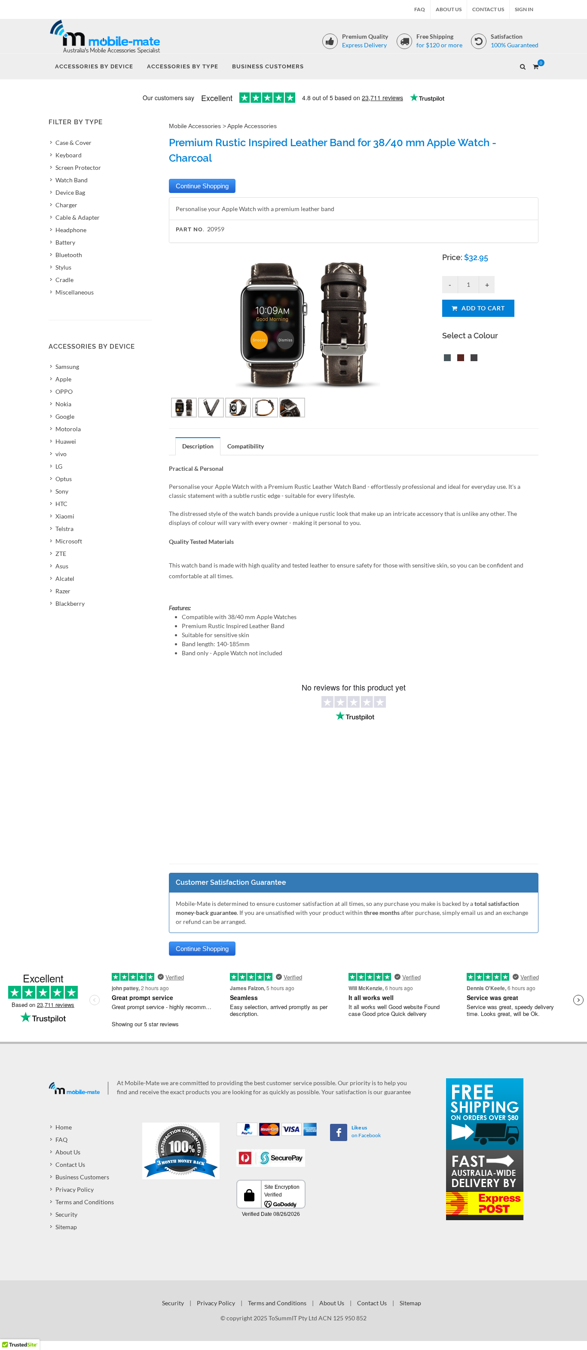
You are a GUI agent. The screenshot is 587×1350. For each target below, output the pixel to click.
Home (63, 1127)
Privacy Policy (74, 1189)
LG (58, 466)
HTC (61, 503)
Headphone (70, 229)
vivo (61, 453)
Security (66, 1214)
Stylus (63, 267)
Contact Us (488, 9)
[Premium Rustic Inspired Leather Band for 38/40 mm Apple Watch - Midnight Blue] (445, 358)
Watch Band (71, 180)
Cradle (64, 279)
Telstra (64, 528)
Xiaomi (64, 516)
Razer (62, 591)
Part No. (190, 229)
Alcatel (64, 578)
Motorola (68, 429)
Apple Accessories (252, 126)
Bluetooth (68, 254)
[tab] (198, 446)
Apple (63, 379)
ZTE (60, 553)
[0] (535, 65)
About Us (449, 9)
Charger (66, 205)
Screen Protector (78, 167)
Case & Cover (73, 142)
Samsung (67, 366)
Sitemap (66, 1226)
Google (64, 416)
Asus (61, 566)
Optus (63, 478)
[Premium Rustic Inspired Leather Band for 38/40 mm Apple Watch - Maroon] (459, 358)
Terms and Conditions (84, 1202)
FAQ (419, 9)
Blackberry (70, 603)
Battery (65, 242)
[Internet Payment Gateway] (270, 1157)
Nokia (63, 404)
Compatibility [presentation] (245, 446)
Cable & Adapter (77, 217)
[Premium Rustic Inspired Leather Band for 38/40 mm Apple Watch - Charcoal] (472, 358)
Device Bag (70, 192)
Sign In (524, 9)
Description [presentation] (198, 446)
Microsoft (68, 541)
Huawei (65, 441)
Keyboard (68, 155)
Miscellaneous (74, 292)
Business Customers (82, 1177)
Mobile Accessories (195, 126)
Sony (61, 491)
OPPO (64, 391)
